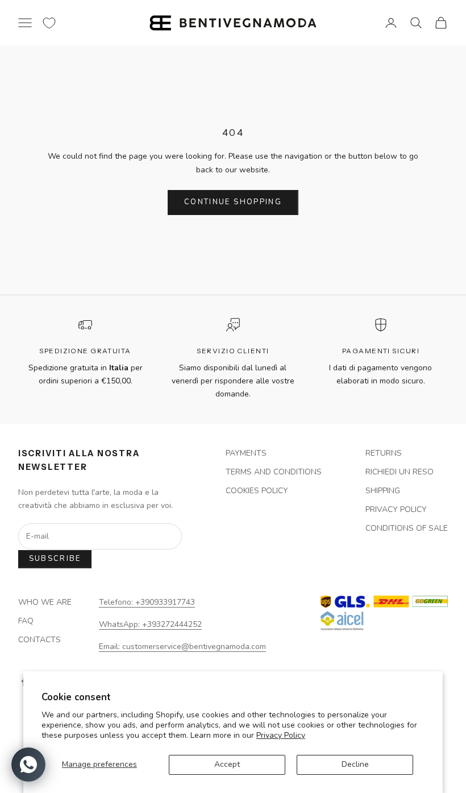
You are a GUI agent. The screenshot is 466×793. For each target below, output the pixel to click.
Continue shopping (233, 202)
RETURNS (383, 453)
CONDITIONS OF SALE (406, 528)
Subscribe (55, 559)
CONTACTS (39, 639)
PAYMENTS (246, 453)
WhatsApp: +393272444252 (150, 624)
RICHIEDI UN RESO (399, 471)
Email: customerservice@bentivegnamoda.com (182, 646)
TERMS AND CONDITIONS (274, 471)
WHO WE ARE (45, 602)
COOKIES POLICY (257, 490)
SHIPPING (382, 490)
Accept (227, 764)
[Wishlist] (49, 23)
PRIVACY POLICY (396, 509)
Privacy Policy (280, 735)
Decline (355, 764)
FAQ (26, 621)
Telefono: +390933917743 (147, 602)
